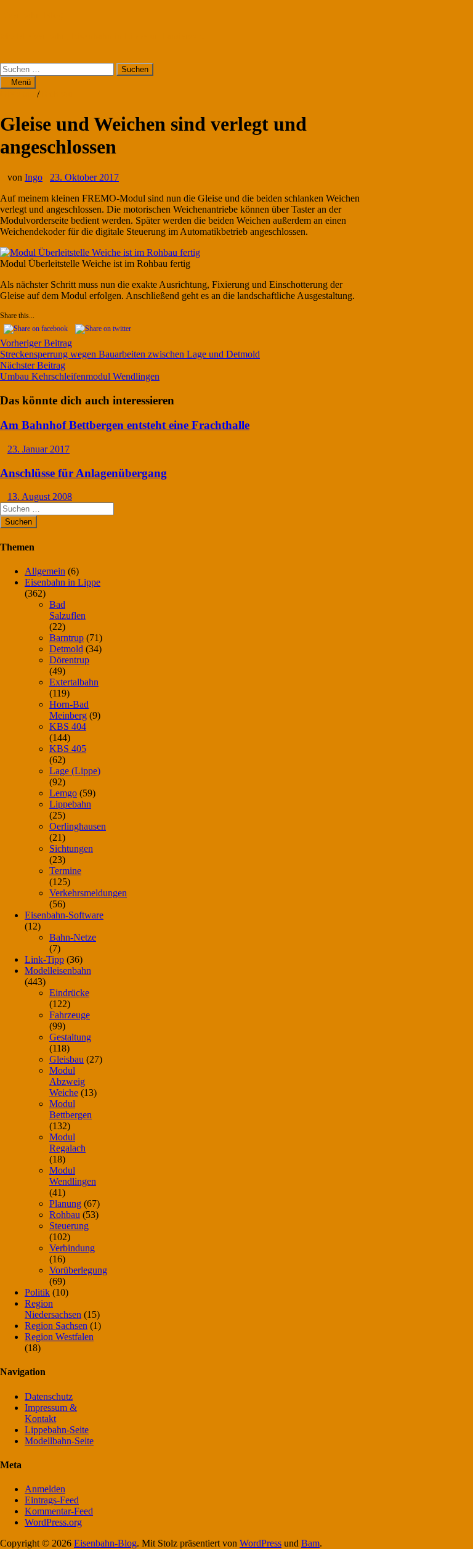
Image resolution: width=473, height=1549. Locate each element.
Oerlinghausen (77, 826)
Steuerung (69, 1225)
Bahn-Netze (72, 937)
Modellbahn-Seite (59, 1441)
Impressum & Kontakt (51, 1413)
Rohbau (57, 94)
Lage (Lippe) (74, 771)
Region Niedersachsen (53, 1309)
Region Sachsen (56, 1325)
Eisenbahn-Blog (31, 15)
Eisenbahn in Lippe (62, 582)
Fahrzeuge (69, 1015)
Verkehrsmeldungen (88, 893)
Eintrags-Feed (52, 1500)
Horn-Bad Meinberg (69, 710)
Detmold (66, 649)
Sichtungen (71, 848)
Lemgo (63, 793)
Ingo (33, 177)
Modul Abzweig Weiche (67, 1081)
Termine (65, 870)
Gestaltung (70, 1037)
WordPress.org (53, 1522)
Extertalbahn (74, 682)
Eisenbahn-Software (64, 915)
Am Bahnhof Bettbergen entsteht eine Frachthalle (124, 425)
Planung (65, 1203)
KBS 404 (67, 726)
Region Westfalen (59, 1336)
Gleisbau (17, 94)
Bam (310, 1543)
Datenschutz (49, 1396)
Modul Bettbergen (70, 1109)
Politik (37, 1292)
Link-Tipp (44, 959)
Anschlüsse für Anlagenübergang (83, 473)
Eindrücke (69, 992)
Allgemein (45, 571)
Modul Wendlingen (72, 1176)
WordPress (260, 1543)
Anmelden (45, 1489)
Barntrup (66, 637)
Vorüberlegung (78, 1270)
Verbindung (72, 1248)
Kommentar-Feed (59, 1511)
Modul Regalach (67, 1142)
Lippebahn (70, 804)
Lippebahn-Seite (57, 1429)
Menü (21, 82)
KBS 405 (67, 748)
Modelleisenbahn (58, 970)
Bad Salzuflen (67, 610)
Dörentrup (69, 660)
